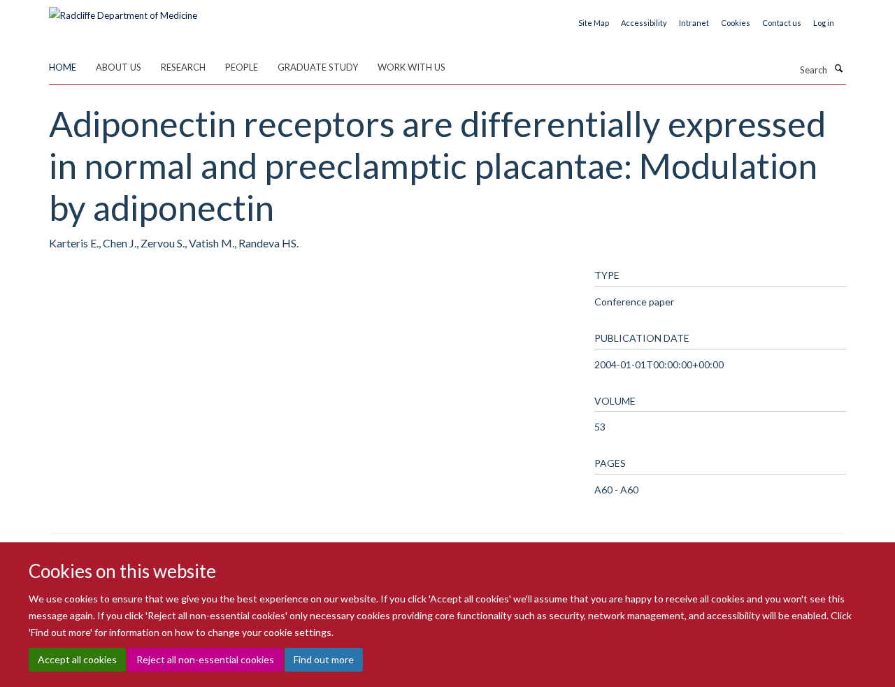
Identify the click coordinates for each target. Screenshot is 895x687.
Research (183, 67)
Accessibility (644, 22)
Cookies (735, 22)
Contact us (781, 22)
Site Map (593, 22)
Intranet (694, 22)
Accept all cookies (77, 659)
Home (62, 67)
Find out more (324, 659)
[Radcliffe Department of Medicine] (123, 10)
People (241, 67)
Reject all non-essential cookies (205, 659)
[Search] (838, 68)
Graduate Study (318, 67)
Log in (823, 22)
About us (118, 67)
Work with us (411, 67)
